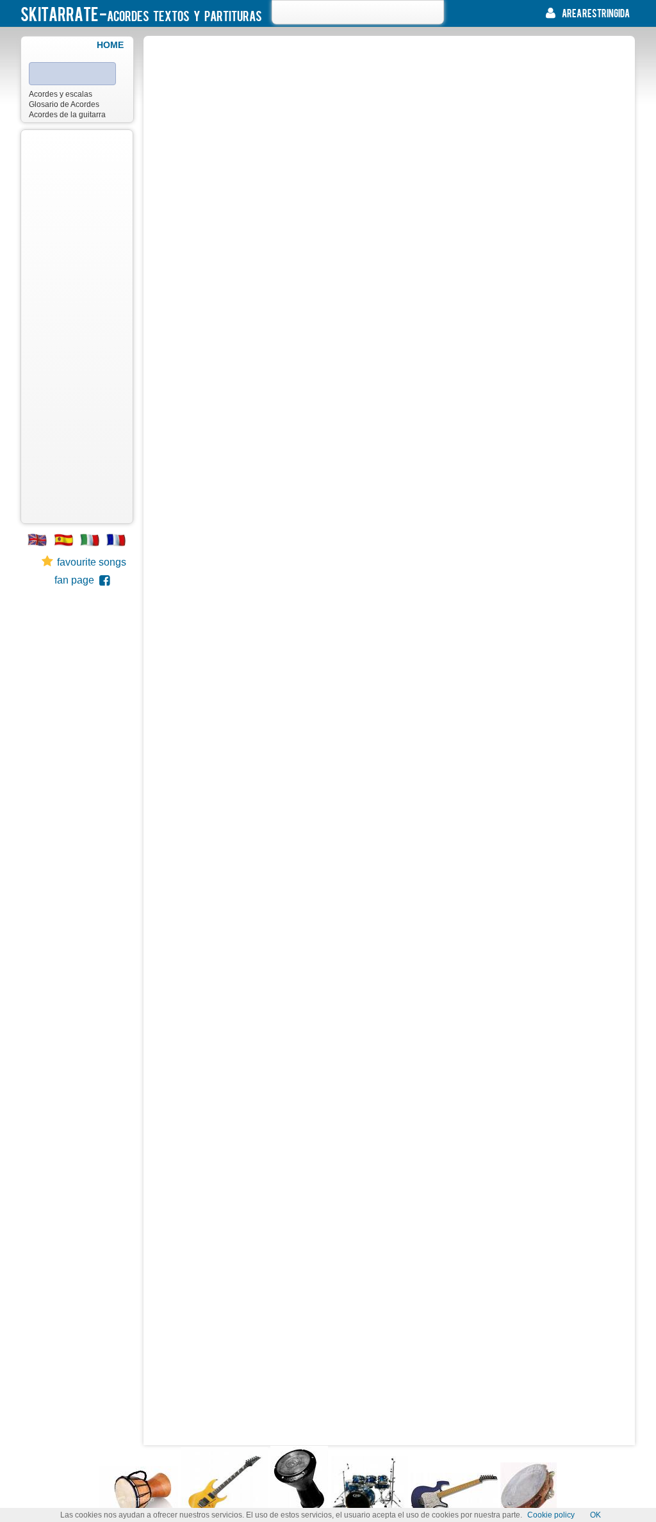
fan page (76, 580)
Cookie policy (551, 1514)
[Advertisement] (77, 327)
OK (595, 1514)
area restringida (596, 13)
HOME (110, 45)
